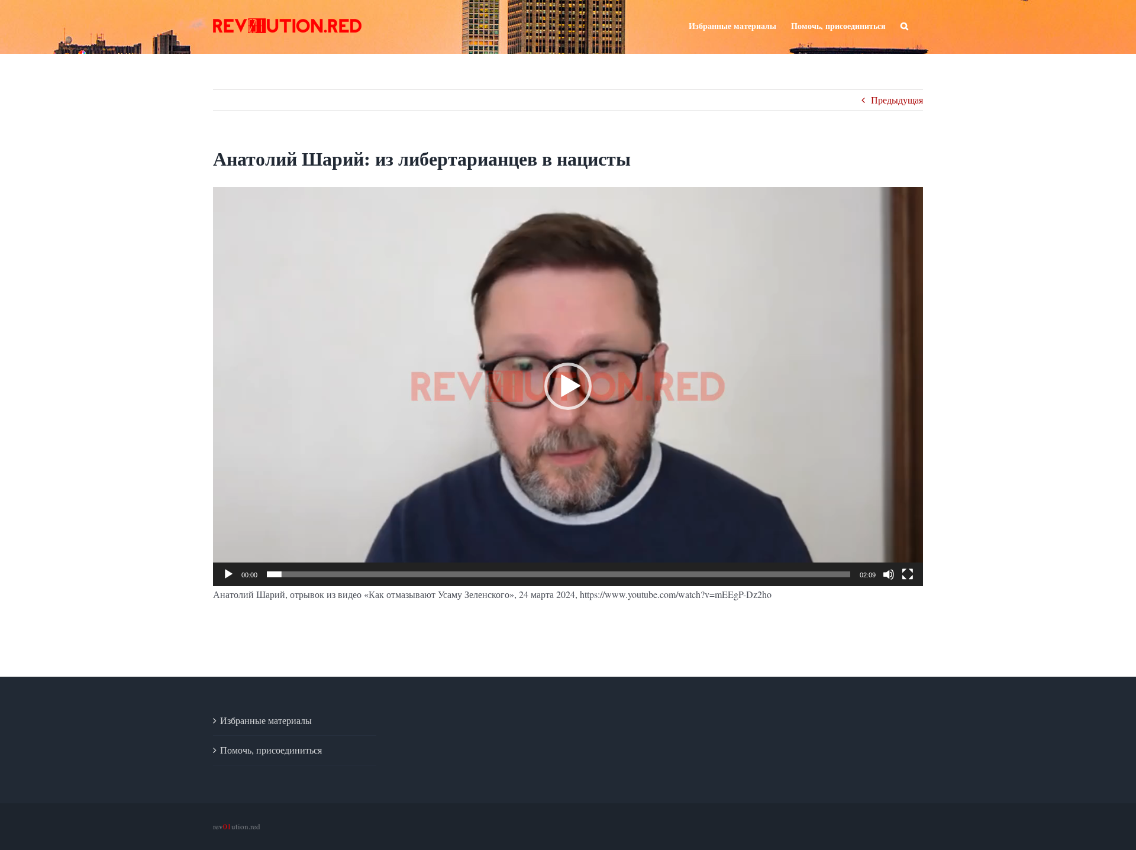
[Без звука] (889, 574)
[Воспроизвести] (228, 574)
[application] (568, 386)
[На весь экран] (908, 574)
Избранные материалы (266, 720)
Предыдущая (897, 99)
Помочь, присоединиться (271, 750)
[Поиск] (904, 25)
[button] (568, 386)
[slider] (558, 574)
